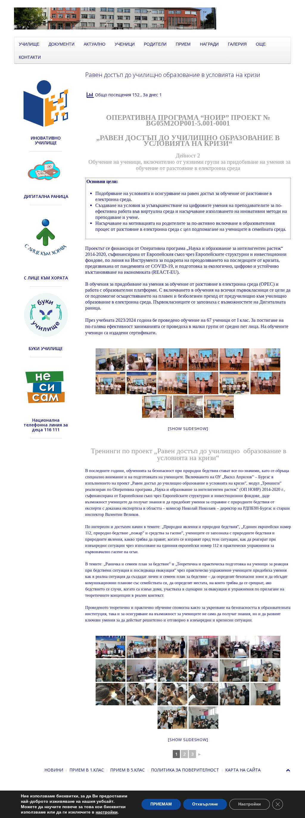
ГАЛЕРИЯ (237, 44)
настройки (107, 812)
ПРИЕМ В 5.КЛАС (127, 770)
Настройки (249, 804)
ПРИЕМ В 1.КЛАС (86, 770)
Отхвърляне (205, 804)
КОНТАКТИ (30, 57)
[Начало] (152, 18)
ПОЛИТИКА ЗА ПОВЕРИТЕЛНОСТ (185, 770)
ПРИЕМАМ (161, 804)
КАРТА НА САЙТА (243, 770)
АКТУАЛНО (94, 44)
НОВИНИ (53, 770)
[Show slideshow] (188, 428)
